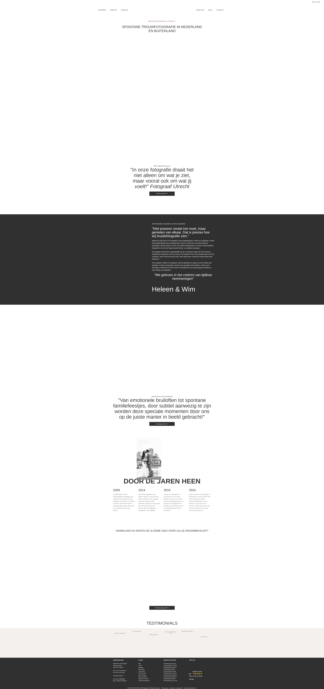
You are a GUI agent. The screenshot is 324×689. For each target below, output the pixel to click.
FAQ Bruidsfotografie (144, 680)
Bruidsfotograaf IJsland (170, 667)
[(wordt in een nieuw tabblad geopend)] (196, 130)
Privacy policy (165, 688)
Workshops (141, 669)
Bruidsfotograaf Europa (170, 663)
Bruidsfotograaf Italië (169, 669)
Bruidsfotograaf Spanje (170, 671)
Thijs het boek (142, 673)
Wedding (140, 667)
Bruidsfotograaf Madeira (170, 675)
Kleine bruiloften (142, 676)
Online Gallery (142, 675)
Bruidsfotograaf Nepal (169, 678)
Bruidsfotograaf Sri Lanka (170, 680)
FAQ (139, 663)
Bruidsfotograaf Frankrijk (170, 665)
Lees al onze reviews (195, 676)
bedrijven (162, 148)
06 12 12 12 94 (117, 670)
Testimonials (162, 623)
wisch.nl (194, 688)
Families (127, 148)
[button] (139, 684)
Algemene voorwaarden (176, 688)
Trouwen (162, 69)
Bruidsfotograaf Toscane (170, 673)
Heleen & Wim (173, 289)
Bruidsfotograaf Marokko (170, 676)
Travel (140, 665)
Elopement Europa (143, 678)
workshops (196, 148)
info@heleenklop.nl (118, 675)
